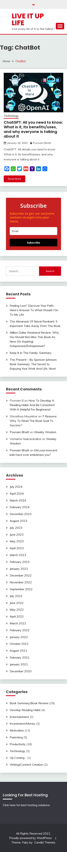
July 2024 (16, 486)
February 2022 (20, 630)
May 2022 (17, 609)
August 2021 (18, 650)
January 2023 (19, 569)
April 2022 (17, 616)
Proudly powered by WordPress (30, 838)
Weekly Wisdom (45, 432)
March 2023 (18, 555)
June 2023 (17, 534)
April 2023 (17, 548)
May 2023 (17, 541)
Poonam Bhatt (42, 143)
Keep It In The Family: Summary (31, 353)
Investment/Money (22, 723)
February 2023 (20, 562)
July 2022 (16, 596)
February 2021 (20, 657)
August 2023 (18, 521)
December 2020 (21, 671)
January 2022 (19, 637)
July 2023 (16, 528)
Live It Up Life (28, 19)
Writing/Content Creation (26, 764)
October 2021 (19, 644)
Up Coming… (18, 758)
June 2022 (17, 603)
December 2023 (21, 514)
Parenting (16, 737)
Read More (14, 178)
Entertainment (19, 717)
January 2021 (19, 664)
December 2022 (21, 575)
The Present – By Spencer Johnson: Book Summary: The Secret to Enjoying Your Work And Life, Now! (33, 364)
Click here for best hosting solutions (26, 805)
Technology (11, 116)
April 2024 (17, 493)
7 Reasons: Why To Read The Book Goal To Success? (33, 420)
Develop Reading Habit (25, 710)
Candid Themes (44, 842)
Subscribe (33, 242)
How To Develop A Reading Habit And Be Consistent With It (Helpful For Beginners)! (32, 405)
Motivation (17, 730)
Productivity (18, 744)
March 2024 (18, 500)
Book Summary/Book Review (29, 703)
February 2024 (20, 507)
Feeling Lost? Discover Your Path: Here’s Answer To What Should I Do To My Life (34, 310)
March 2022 (18, 623)
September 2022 (21, 589)
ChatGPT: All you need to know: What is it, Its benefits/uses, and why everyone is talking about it (33, 129)
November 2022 (21, 582)
